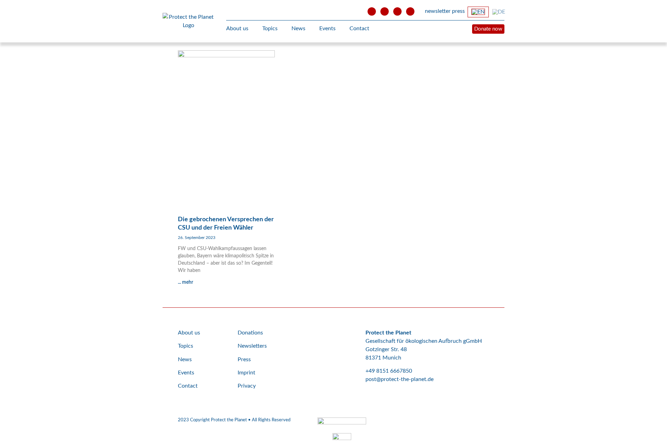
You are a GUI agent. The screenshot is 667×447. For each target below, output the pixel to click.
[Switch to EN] (478, 12)
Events (327, 28)
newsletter (438, 11)
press (458, 11)
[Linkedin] (410, 11)
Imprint (246, 372)
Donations (250, 333)
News (298, 28)
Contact (359, 28)
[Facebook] (384, 11)
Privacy (247, 386)
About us (237, 28)
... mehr (185, 282)
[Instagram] (397, 11)
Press (244, 359)
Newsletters (252, 346)
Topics (270, 28)
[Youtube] (372, 11)
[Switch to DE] (499, 12)
